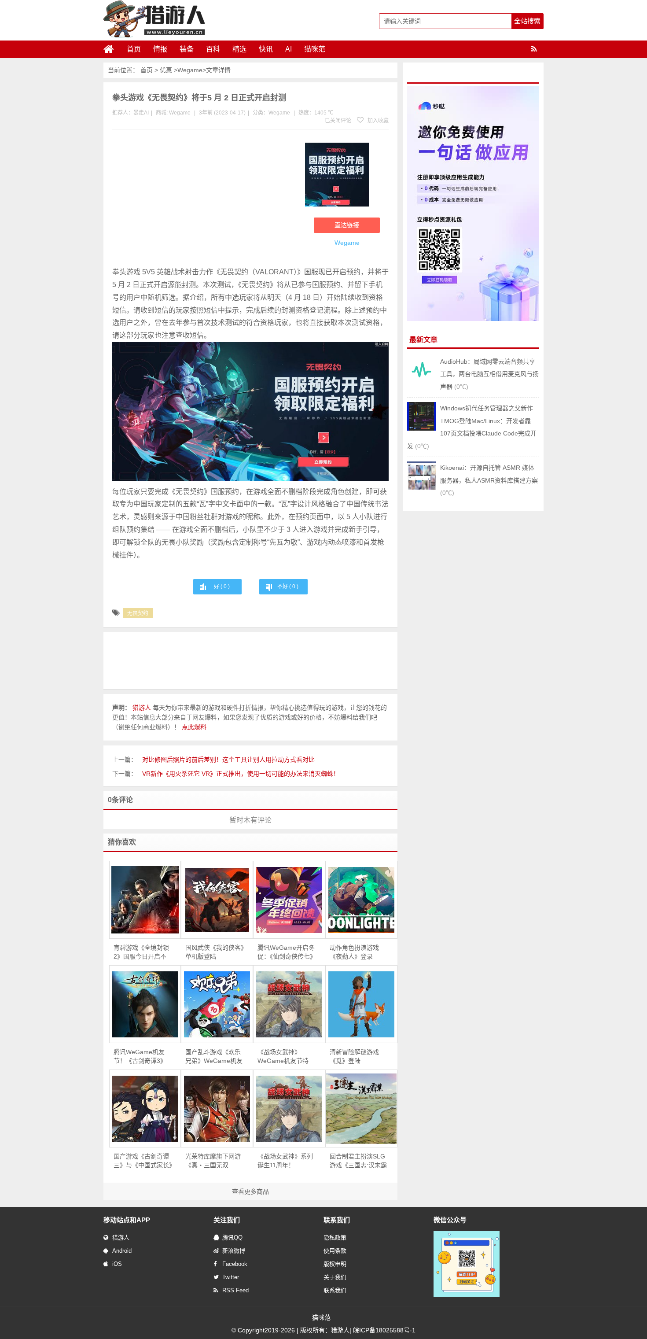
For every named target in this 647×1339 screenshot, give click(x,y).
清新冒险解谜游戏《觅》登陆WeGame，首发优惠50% (358, 1056)
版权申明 (335, 1264)
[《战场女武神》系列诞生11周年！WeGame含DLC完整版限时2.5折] (289, 1109)
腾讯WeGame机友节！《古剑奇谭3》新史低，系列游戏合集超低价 (141, 1056)
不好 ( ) (287, 586)
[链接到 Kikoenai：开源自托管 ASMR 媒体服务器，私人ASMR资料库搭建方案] (421, 487)
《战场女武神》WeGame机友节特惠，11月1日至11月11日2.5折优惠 (283, 1056)
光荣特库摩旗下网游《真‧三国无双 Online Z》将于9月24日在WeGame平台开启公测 (214, 1161)
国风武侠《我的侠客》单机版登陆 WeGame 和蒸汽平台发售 (214, 952)
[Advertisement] (204, 200)
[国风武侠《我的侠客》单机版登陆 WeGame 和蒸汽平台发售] (217, 900)
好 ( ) (222, 586)
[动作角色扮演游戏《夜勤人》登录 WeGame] (361, 900)
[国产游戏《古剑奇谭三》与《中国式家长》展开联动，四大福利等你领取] (145, 1109)
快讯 (266, 49)
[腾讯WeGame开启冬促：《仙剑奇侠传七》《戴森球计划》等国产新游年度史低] (289, 900)
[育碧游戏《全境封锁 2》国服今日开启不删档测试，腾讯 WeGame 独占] (145, 899)
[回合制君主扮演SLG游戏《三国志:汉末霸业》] (361, 1108)
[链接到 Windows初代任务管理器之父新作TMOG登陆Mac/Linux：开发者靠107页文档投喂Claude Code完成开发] (421, 428)
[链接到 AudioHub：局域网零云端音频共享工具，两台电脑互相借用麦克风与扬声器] (421, 381)
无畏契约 (137, 613)
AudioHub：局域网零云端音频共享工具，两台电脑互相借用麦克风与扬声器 (489, 374)
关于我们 (335, 1277)
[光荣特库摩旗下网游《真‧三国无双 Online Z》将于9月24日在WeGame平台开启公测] (217, 1109)
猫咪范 (314, 49)
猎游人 (120, 1237)
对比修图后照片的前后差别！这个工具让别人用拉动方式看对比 (228, 759)
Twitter (230, 1277)
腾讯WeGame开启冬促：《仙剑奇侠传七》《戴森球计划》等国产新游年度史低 (286, 952)
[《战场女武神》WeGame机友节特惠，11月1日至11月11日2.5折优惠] (289, 1004)
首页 (134, 49)
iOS (117, 1264)
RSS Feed (235, 1290)
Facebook (234, 1264)
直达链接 (347, 225)
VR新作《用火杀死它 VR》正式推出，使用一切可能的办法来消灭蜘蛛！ (240, 773)
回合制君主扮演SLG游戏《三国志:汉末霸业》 (358, 1161)
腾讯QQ (232, 1237)
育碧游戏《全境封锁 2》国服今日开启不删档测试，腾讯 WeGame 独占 (141, 952)
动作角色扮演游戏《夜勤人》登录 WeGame (354, 952)
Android (122, 1250)
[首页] (112, 49)
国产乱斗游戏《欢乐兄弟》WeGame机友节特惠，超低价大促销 (214, 1056)
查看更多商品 (250, 1191)
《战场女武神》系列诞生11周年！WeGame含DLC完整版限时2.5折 (286, 1161)
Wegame (189, 70)
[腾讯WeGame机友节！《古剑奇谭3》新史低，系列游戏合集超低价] (145, 1004)
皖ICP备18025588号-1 (384, 1330)
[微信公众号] (467, 1295)
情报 (160, 49)
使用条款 (335, 1250)
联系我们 (335, 1290)
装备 (187, 49)
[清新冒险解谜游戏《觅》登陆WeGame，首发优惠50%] (361, 1004)
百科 (213, 49)
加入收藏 (377, 121)
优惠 (166, 70)
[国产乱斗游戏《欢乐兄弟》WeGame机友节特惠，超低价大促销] (217, 1004)
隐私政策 (335, 1237)
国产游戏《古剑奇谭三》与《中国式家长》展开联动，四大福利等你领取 (143, 1161)
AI (288, 49)
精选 (239, 49)
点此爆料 (194, 726)
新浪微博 (233, 1250)
